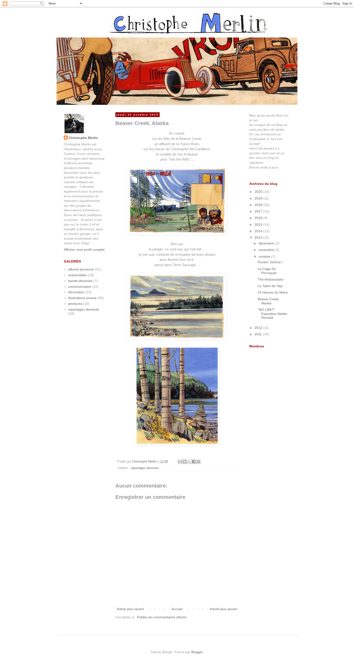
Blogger (197, 652)
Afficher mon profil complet (84, 249)
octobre (265, 256)
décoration (76, 292)
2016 (259, 218)
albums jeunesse (81, 269)
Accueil (176, 609)
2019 (259, 198)
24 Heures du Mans (273, 292)
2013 (259, 237)
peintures (75, 304)
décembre (267, 243)
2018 (259, 205)
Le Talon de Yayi (270, 286)
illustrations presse (82, 298)
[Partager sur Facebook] (193, 461)
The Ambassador (271, 279)
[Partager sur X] (189, 461)
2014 (259, 231)
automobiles (77, 275)
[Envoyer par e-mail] (180, 461)
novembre (267, 250)
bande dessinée (80, 281)
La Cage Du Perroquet (267, 271)
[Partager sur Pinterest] (198, 461)
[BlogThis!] (184, 461)
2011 (259, 334)
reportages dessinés (145, 468)
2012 (259, 328)
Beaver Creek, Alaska (269, 301)
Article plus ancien (223, 609)
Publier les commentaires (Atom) (162, 617)
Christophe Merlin (83, 138)
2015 (259, 224)
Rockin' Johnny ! (270, 262)
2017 (259, 211)
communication (79, 286)
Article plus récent (130, 609)
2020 (259, 192)
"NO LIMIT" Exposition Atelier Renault (272, 314)
